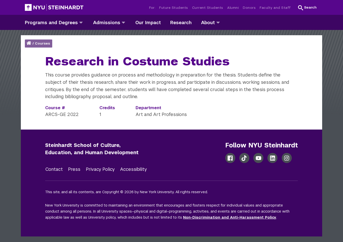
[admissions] (123, 22)
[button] (307, 7)
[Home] (29, 43)
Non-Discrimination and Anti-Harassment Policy (229, 217)
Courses (42, 43)
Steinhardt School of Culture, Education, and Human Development (92, 149)
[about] (218, 22)
